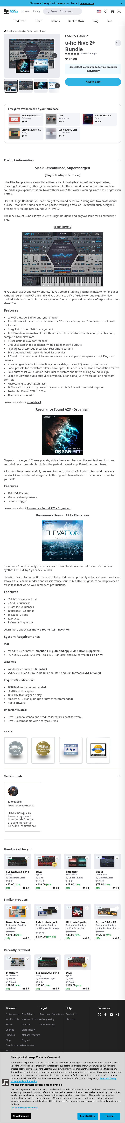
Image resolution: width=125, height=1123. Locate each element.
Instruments (12, 1014)
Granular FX (101, 874)
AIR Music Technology (49, 928)
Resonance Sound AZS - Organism (63, 409)
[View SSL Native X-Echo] (17, 861)
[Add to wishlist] (117, 43)
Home (25, 11)
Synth (39, 874)
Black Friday (28, 1029)
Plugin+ (26, 1040)
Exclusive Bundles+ (76, 35)
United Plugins (76, 877)
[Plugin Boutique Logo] (11, 11)
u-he (41, 877)
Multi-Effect (71, 874)
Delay (9, 874)
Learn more (87, 3)
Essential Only (87, 1116)
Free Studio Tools (31, 1019)
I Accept (110, 1116)
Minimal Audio (106, 877)
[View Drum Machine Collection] (17, 911)
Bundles (10, 1034)
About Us (71, 1019)
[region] (62, 1087)
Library (36, 11)
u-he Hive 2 (62, 227)
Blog (8, 1040)
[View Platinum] (17, 962)
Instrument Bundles (17, 31)
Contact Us (71, 1014)
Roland (12, 928)
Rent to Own (28, 1045)
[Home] (5, 31)
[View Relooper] (77, 861)
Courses (26, 1024)
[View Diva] (47, 861)
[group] (17, 872)
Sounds (10, 1029)
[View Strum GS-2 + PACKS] (107, 911)
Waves (12, 978)
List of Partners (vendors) (24, 1107)
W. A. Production (76, 928)
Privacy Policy (47, 1019)
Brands (10, 1050)
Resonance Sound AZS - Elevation (62, 515)
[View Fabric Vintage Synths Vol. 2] (47, 911)
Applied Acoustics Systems (112, 928)
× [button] (121, 3)
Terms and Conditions (52, 1014)
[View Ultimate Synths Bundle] (77, 911)
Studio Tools (12, 1019)
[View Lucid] (107, 861)
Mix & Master (12, 975)
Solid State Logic (17, 877)
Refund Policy (47, 1024)
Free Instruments (15, 1045)
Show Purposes (21, 1116)
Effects (9, 1024)
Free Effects (28, 1014)
